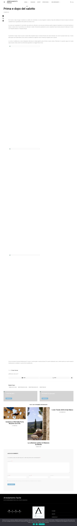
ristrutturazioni (43, 387)
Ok (33, 524)
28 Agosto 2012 (44, 395)
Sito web (51, 475)
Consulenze (32, 2)
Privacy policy (41, 524)
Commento (9, 461)
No (36, 524)
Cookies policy (54, 517)
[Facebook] (65, 1)
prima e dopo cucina (13, 387)
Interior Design (45, 2)
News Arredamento (55, 2)
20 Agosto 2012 (8, 395)
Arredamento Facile (12, 2)
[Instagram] (65, 2)
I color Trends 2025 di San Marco (62, 410)
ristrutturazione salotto (33, 387)
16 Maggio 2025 (38, 446)
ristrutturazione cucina (22, 387)
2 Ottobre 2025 (14, 425)
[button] (72, 2)
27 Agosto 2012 (6, 12)
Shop (27, 6)
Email (30, 475)
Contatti (38, 2)
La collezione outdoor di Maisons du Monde (38, 443)
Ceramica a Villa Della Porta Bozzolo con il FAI (15, 422)
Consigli (25, 2)
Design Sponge (14, 370)
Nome (8, 475)
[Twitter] (67, 1)
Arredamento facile (12, 498)
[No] (75, 522)
